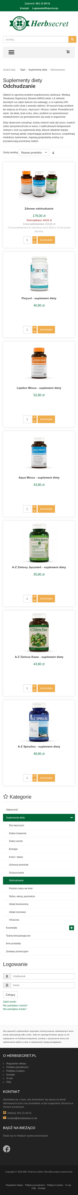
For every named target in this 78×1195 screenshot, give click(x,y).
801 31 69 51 (43, 3)
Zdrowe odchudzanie (39, 208)
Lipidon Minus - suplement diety (39, 387)
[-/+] (53, 152)
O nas (9, 1078)
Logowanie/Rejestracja (45, 8)
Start (22, 69)
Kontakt (24, 8)
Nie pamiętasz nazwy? (15, 1005)
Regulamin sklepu (16, 1063)
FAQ (8, 1082)
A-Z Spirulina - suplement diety (39, 746)
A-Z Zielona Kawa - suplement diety (39, 656)
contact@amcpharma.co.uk (22, 1118)
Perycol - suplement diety (39, 298)
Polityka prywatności (17, 1067)
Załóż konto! (9, 1001)
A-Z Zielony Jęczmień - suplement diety (39, 567)
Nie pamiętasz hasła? (15, 1009)
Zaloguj (10, 994)
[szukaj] (72, 39)
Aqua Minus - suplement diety (39, 477)
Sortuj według (10, 152)
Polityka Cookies (15, 1071)
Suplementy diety (37, 69)
